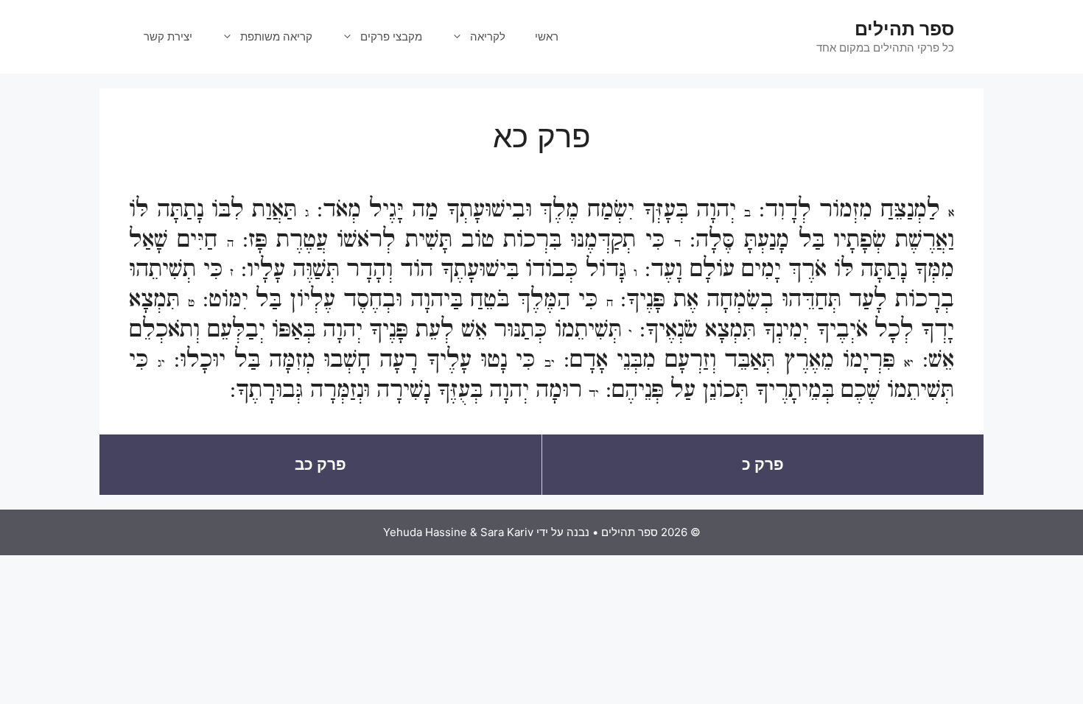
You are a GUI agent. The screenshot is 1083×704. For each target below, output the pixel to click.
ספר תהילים (904, 29)
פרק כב (320, 464)
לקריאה (487, 36)
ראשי (546, 36)
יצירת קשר (168, 36)
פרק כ (763, 464)
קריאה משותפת (276, 36)
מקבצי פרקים (391, 36)
